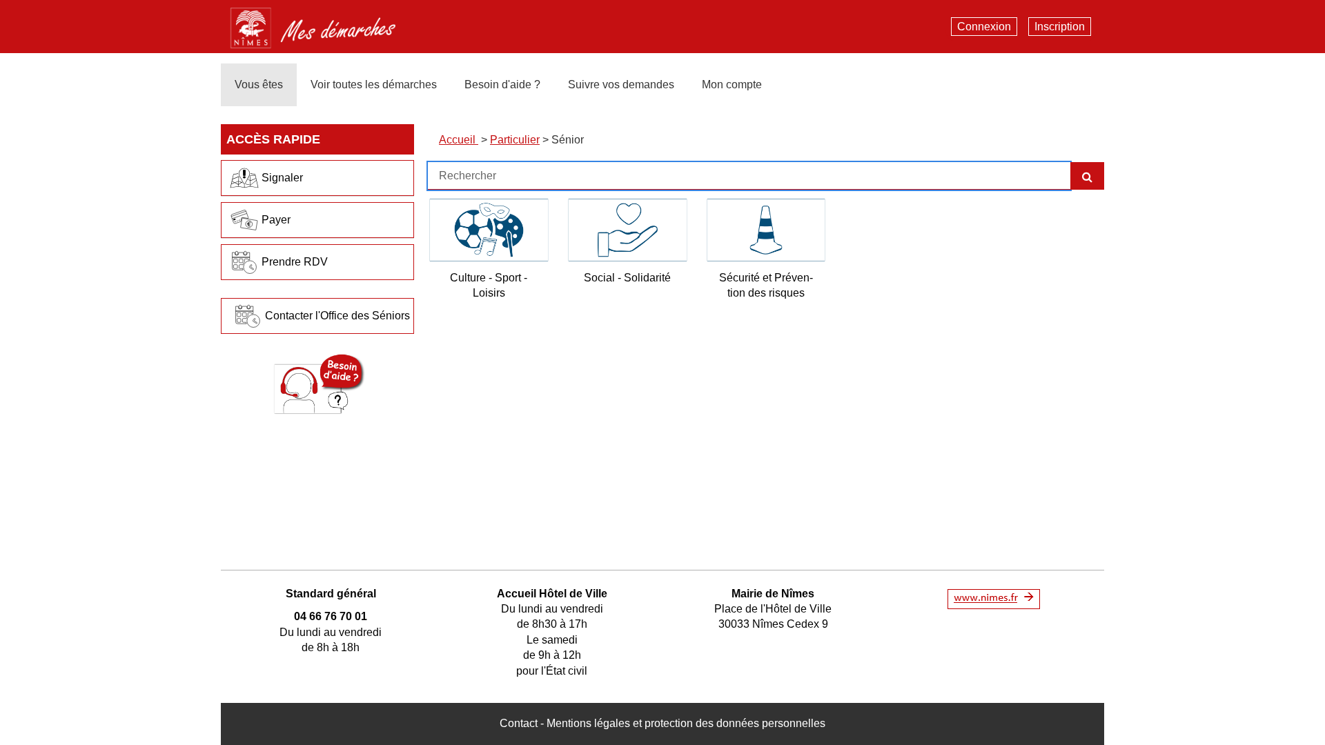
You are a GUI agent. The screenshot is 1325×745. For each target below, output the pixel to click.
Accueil (458, 140)
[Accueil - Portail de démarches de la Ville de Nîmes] (323, 25)
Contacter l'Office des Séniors (337, 315)
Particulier (515, 140)
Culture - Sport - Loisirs (488, 285)
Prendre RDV (295, 262)
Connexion (984, 26)
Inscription (1059, 26)
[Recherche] (1087, 176)
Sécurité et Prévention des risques (766, 285)
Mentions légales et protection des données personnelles (686, 723)
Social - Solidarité (627, 278)
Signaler (282, 177)
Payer (276, 220)
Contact (519, 723)
